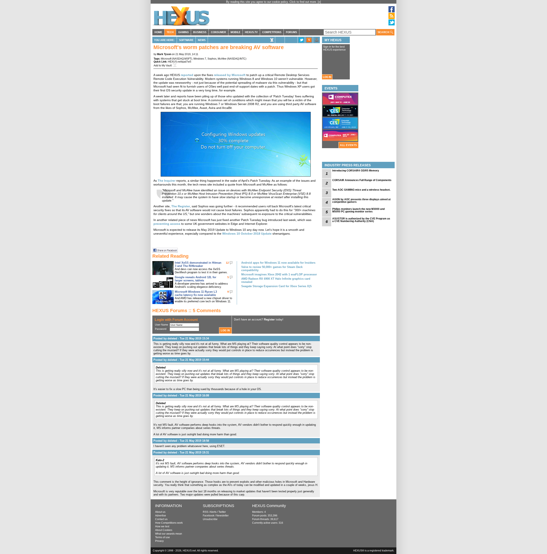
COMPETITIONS (271, 32)
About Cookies (163, 530)
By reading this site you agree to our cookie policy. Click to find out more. (272, 1)
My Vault (167, 65)
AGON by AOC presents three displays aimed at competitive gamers (361, 200)
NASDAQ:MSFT (182, 58)
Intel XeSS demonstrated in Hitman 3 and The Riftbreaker (198, 264)
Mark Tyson (164, 54)
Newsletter (222, 515)
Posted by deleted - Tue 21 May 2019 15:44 (181, 359)
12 (227, 262)
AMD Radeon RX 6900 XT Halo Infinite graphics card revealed (275, 280)
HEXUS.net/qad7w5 (179, 61)
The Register (180, 206)
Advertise (160, 515)
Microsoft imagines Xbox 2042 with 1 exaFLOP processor (279, 274)
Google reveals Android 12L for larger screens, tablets (195, 279)
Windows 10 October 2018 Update (247, 233)
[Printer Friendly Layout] (316, 41)
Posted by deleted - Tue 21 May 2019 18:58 (181, 440)
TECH (170, 32)
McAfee (222, 58)
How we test (162, 526)
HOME (158, 32)
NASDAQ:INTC (237, 58)
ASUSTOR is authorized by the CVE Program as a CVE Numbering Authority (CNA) (361, 219)
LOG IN (327, 77)
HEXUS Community (269, 506)
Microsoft (166, 58)
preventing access (166, 223)
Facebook (208, 515)
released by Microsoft (230, 75)
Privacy (159, 540)
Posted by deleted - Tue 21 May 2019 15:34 (181, 338)
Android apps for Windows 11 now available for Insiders (278, 262)
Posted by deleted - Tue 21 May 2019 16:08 (181, 395)
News (202, 40)
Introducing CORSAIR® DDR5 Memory (355, 170)
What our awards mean (168, 533)
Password (160, 328)
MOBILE (235, 32)
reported (187, 75)
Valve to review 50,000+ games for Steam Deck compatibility (272, 268)
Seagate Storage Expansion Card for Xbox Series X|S (276, 286)
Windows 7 (199, 58)
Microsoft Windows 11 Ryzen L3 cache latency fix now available (196, 293)
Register (269, 319)
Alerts (213, 511)
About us (160, 511)
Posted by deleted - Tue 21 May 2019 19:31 (181, 452)
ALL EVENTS (348, 145)
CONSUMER (218, 32)
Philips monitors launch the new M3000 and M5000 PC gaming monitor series (358, 210)
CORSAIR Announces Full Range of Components (361, 180)
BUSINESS (199, 32)
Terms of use (162, 537)
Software (186, 40)
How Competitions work (169, 522)
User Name (161, 324)
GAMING (183, 32)
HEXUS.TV (251, 32)
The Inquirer (166, 180)
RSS (205, 511)
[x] (319, 1)
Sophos (211, 58)
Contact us (161, 519)
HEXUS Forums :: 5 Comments (186, 310)
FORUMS (291, 32)
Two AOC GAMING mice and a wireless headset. (361, 190)
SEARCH (384, 32)
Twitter (222, 511)
